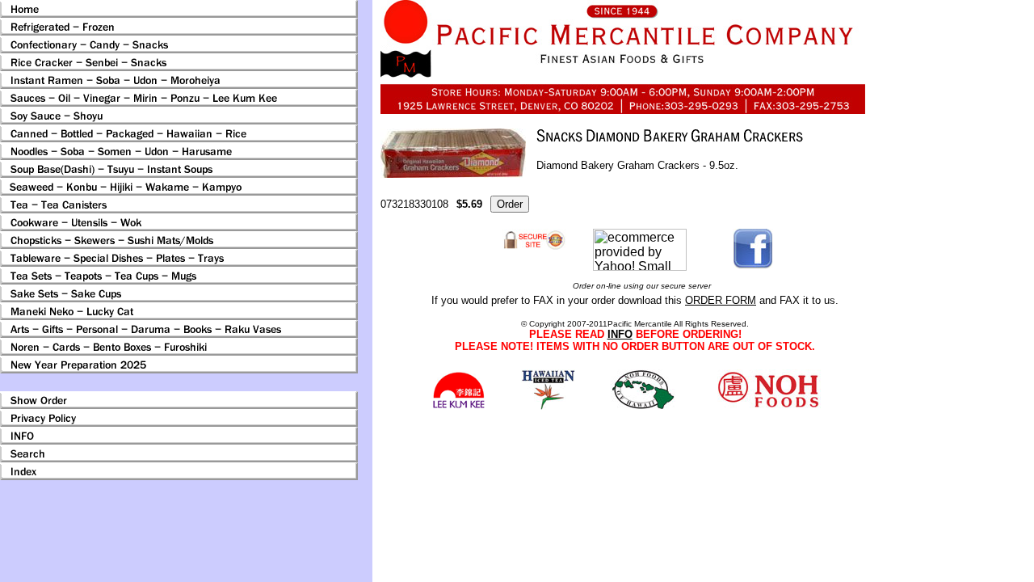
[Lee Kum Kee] (458, 406)
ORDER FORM (720, 300)
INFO (620, 334)
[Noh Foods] (548, 405)
